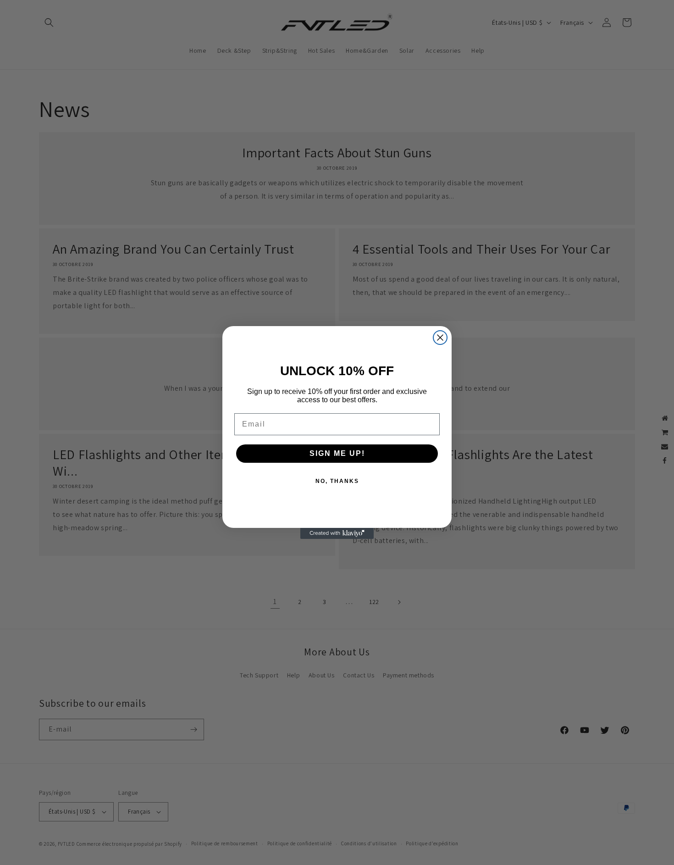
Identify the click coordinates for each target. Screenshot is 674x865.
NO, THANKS (337, 481)
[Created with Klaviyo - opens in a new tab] (337, 533)
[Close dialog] (440, 337)
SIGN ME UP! (337, 453)
